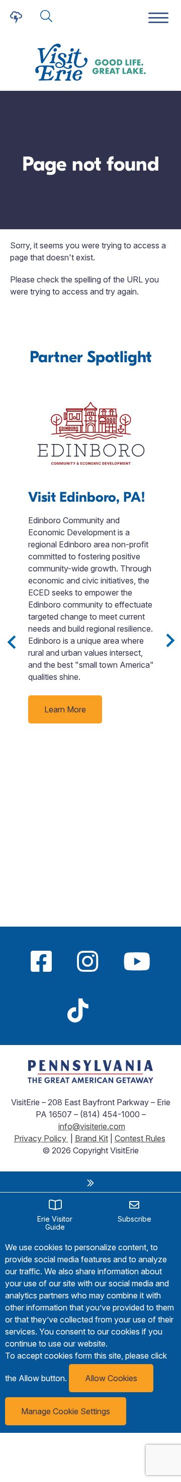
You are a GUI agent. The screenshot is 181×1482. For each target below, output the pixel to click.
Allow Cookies (111, 1378)
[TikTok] (78, 1010)
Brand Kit (91, 1138)
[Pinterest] (114, 1010)
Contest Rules (140, 1138)
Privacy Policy (41, 1138)
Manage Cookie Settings (65, 1411)
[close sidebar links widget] (90, 1183)
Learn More (65, 709)
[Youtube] (136, 961)
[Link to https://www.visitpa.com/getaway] (90, 1080)
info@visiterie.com (91, 1126)
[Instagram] (87, 961)
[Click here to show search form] (46, 17)
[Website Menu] (158, 18)
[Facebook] (41, 961)
